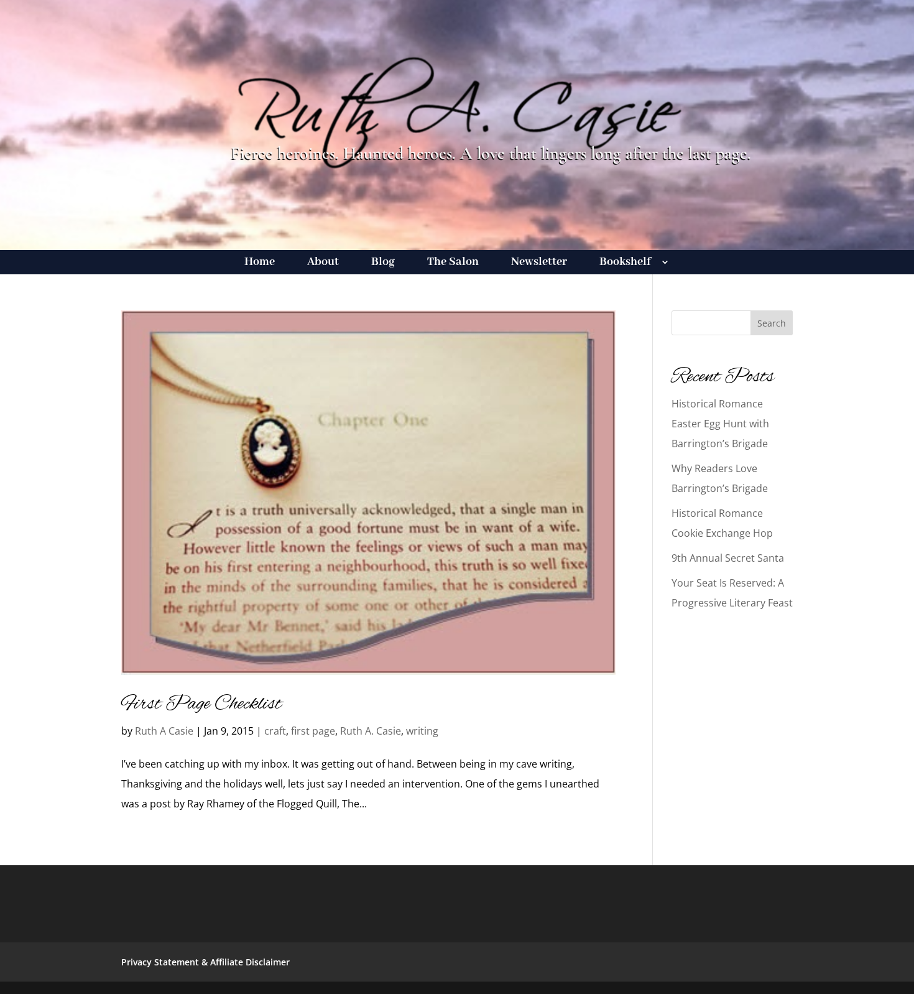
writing (422, 731)
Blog (383, 263)
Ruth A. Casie (370, 731)
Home (259, 263)
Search (771, 323)
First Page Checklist (201, 704)
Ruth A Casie (164, 731)
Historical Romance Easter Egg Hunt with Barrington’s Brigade (720, 423)
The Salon (453, 263)
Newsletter (539, 263)
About (323, 263)
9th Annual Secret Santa (728, 558)
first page (313, 731)
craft (275, 731)
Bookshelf (625, 263)
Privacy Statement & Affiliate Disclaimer (205, 962)
